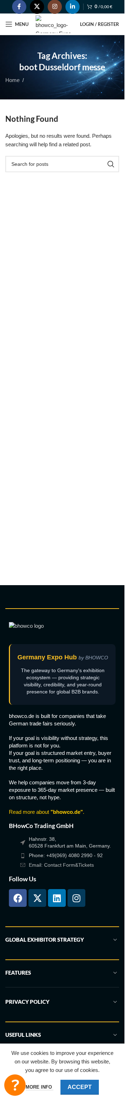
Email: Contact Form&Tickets (61, 865)
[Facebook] (18, 898)
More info (39, 1087)
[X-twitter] (37, 898)
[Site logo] (54, 24)
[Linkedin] (57, 898)
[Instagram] (76, 898)
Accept (80, 1087)
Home (12, 80)
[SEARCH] (111, 164)
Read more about (46, 812)
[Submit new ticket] (15, 1085)
